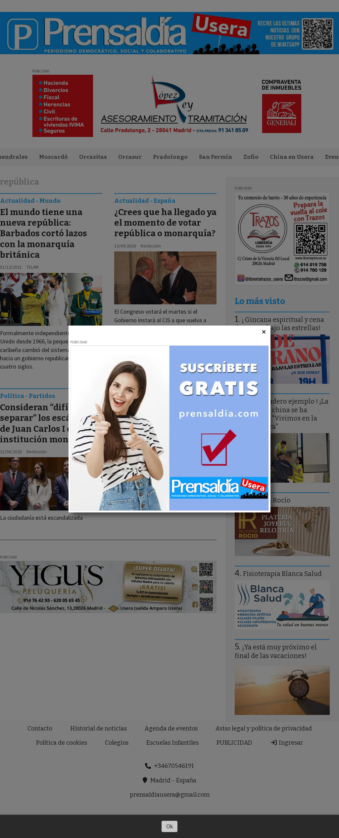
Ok (169, 826)
